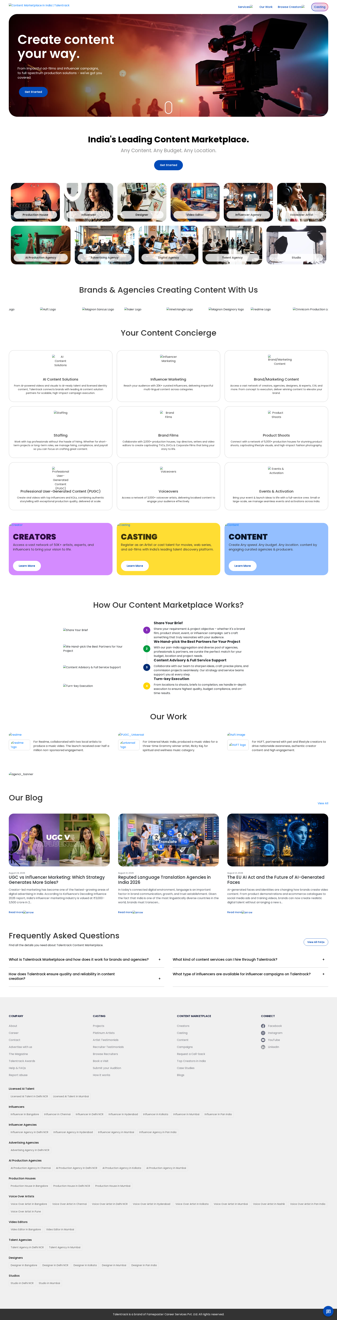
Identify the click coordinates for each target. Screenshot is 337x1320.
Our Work (266, 7)
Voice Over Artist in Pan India (307, 1204)
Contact (14, 1040)
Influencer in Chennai (57, 1114)
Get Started (33, 92)
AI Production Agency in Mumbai (166, 1168)
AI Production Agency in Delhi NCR (76, 1168)
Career (14, 1033)
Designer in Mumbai (114, 1265)
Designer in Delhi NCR (55, 1265)
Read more (16, 912)
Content (183, 1040)
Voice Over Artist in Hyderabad (151, 1204)
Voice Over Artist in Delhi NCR (110, 1204)
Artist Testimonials (105, 1040)
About (13, 1026)
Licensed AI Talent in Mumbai (71, 1096)
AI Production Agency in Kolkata (122, 1168)
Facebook (275, 1026)
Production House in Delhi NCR (71, 1186)
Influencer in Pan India (218, 1114)
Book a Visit (100, 1061)
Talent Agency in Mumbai (64, 1247)
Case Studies (185, 1068)
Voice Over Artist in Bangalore (29, 1204)
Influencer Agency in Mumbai (116, 1132)
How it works (101, 1075)
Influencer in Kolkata (155, 1114)
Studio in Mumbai (49, 1283)
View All (323, 803)
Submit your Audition (107, 1068)
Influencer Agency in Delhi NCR (29, 1132)
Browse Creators (290, 7)
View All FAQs (316, 942)
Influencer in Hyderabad (123, 1114)
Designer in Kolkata (85, 1265)
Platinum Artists (104, 1033)
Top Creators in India (191, 1061)
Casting (319, 7)
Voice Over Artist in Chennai (69, 1204)
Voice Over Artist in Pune (26, 1211)
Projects (98, 1026)
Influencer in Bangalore (25, 1114)
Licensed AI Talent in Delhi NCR (29, 1096)
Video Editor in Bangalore (26, 1229)
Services (244, 7)
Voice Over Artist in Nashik (269, 1204)
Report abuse (18, 1075)
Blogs (180, 1075)
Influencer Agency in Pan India (157, 1132)
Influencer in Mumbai (186, 1114)
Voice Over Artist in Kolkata (192, 1204)
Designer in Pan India (144, 1265)
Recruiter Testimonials (108, 1047)
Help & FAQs (17, 1068)
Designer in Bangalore (24, 1265)
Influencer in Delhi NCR (89, 1114)
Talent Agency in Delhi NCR (27, 1247)
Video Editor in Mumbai (60, 1229)
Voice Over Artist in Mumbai (231, 1204)
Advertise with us (20, 1047)
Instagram (275, 1033)
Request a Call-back (191, 1054)
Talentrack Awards (22, 1061)
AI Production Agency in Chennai (31, 1168)
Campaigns (185, 1047)
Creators (183, 1026)
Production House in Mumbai (112, 1186)
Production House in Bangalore (29, 1186)
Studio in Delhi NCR (22, 1283)
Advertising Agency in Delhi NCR (30, 1150)
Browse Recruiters (105, 1054)
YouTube (274, 1040)
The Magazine (18, 1054)
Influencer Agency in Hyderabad (73, 1132)
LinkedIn (273, 1047)
